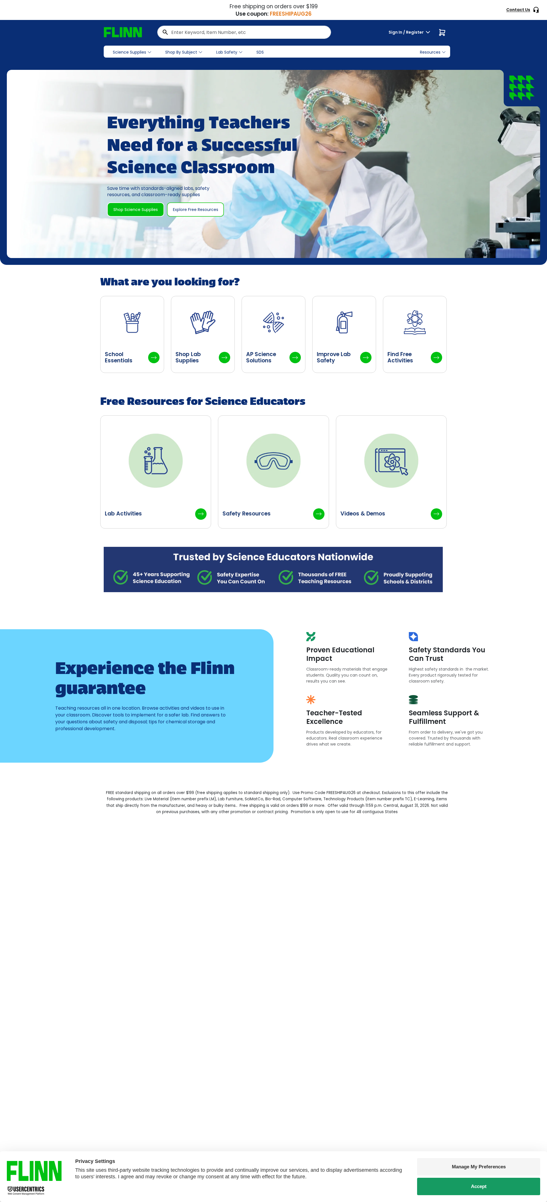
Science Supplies (129, 52)
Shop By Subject (181, 52)
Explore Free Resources (195, 209)
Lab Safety (226, 52)
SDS (260, 52)
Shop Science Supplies (135, 209)
